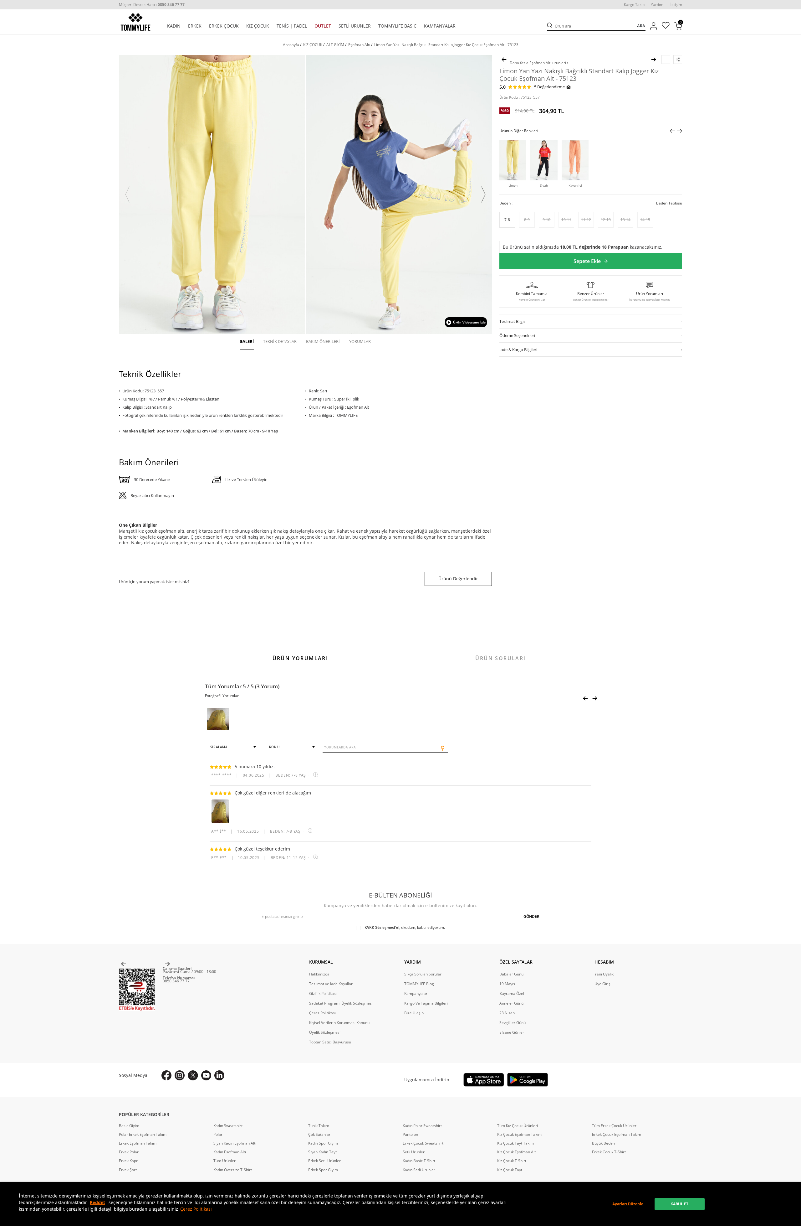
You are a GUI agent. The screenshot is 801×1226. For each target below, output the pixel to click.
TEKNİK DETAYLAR (280, 341)
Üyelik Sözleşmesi (324, 1032)
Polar (217, 1134)
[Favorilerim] (666, 26)
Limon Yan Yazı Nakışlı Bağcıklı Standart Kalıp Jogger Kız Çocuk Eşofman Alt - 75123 (446, 44)
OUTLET (322, 26)
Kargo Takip (634, 4)
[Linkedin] (219, 1075)
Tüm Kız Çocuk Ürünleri (517, 1125)
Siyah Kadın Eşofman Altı (234, 1143)
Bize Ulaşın (414, 1013)
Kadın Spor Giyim (323, 1143)
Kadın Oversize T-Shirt (232, 1169)
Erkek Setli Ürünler (324, 1160)
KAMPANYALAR (440, 26)
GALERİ (247, 341)
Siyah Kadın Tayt (322, 1152)
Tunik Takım (318, 1125)
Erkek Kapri (129, 1160)
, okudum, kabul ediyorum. (405, 927)
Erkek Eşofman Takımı (138, 1143)
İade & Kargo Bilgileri (518, 349)
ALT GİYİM (335, 44)
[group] (212, 194)
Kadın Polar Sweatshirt (422, 1125)
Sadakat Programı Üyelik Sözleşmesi (341, 1003)
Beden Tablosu (669, 202)
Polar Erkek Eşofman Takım (142, 1134)
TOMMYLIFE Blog (419, 983)
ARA (641, 25)
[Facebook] (166, 1075)
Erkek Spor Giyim (323, 1169)
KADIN (174, 26)
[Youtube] (206, 1075)
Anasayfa (291, 44)
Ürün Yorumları (301, 658)
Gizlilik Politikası (323, 993)
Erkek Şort (128, 1169)
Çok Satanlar (319, 1134)
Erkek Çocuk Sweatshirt (423, 1143)
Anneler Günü (511, 1003)
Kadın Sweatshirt (227, 1125)
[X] (193, 1075)
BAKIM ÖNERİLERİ (323, 341)
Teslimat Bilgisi (512, 321)
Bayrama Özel (511, 993)
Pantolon (410, 1134)
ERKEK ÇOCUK (224, 26)
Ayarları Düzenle (627, 1204)
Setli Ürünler (414, 1152)
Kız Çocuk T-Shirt (511, 1160)
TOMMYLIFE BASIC (397, 26)
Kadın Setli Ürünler (419, 1169)
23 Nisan (507, 1013)
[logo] (135, 22)
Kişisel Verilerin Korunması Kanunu (339, 1022)
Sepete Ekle (587, 261)
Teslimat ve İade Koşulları (331, 983)
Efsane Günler (511, 1032)
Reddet (97, 1202)
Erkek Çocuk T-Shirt (609, 1152)
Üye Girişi (602, 983)
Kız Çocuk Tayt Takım (515, 1143)
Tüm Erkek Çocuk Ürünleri (614, 1125)
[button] (127, 194)
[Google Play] (527, 1079)
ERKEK (195, 26)
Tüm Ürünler (224, 1160)
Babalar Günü (511, 974)
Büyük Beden (603, 1143)
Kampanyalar (415, 993)
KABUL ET (679, 1204)
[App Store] (483, 1079)
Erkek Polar (129, 1152)
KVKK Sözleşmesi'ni (382, 927)
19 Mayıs (507, 983)
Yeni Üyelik (604, 974)
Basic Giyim (129, 1125)
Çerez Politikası (196, 1209)
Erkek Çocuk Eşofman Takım (616, 1134)
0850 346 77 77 (176, 981)
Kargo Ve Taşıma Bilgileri (426, 1003)
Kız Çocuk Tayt (509, 1169)
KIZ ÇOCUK (257, 26)
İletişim (676, 4)
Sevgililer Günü (512, 1022)
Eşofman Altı (359, 44)
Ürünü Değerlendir (458, 579)
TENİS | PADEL (292, 26)
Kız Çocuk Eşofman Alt (516, 1152)
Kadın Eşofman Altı (229, 1152)
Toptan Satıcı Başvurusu (330, 1042)
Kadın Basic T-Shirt (419, 1160)
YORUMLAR (360, 341)
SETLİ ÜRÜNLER (355, 26)
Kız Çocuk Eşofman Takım (519, 1134)
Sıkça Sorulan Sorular (422, 974)
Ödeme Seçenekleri (517, 335)
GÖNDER (531, 916)
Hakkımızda (319, 974)
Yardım (657, 4)
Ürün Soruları (500, 658)
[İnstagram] (180, 1075)
